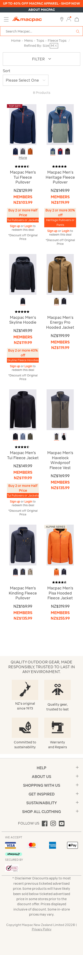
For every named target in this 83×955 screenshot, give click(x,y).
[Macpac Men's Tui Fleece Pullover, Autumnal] (30, 151)
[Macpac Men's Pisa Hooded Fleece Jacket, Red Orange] (56, 571)
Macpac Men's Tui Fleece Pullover (23, 177)
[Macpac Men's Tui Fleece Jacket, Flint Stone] (22, 436)
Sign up (15, 226)
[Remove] (56, 45)
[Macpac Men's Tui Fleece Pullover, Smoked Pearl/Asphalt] (22, 151)
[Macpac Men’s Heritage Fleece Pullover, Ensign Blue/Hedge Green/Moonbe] (52, 151)
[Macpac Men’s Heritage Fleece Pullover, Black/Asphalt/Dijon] (67, 151)
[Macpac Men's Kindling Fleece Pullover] (22, 544)
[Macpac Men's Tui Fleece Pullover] (22, 124)
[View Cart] (77, 19)
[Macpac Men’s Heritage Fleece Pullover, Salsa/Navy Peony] (60, 151)
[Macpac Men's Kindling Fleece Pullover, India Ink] (15, 571)
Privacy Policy (41, 929)
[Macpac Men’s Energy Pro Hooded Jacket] (60, 273)
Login (28, 226)
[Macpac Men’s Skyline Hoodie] (22, 273)
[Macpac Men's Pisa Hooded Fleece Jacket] (60, 544)
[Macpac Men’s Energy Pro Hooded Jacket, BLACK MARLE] (63, 301)
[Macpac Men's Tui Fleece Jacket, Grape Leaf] (30, 436)
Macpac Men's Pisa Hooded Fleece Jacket (60, 593)
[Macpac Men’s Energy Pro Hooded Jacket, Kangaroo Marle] (56, 301)
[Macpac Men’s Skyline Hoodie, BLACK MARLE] (22, 301)
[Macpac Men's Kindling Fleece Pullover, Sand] (30, 571)
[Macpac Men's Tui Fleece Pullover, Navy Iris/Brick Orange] (15, 151)
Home (16, 40)
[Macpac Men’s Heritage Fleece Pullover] (60, 124)
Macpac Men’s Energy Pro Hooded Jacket (60, 322)
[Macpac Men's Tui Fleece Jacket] (22, 409)
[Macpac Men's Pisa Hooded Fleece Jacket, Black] (63, 571)
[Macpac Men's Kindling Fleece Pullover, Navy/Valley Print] (22, 571)
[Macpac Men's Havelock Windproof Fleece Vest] (60, 409)
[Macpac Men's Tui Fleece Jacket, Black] (15, 436)
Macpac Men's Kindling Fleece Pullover (23, 593)
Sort (6, 71)
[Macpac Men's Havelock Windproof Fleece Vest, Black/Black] (63, 436)
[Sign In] (69, 19)
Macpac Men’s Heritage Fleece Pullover (60, 177)
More (23, 158)
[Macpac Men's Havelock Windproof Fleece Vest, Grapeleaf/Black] (56, 436)
